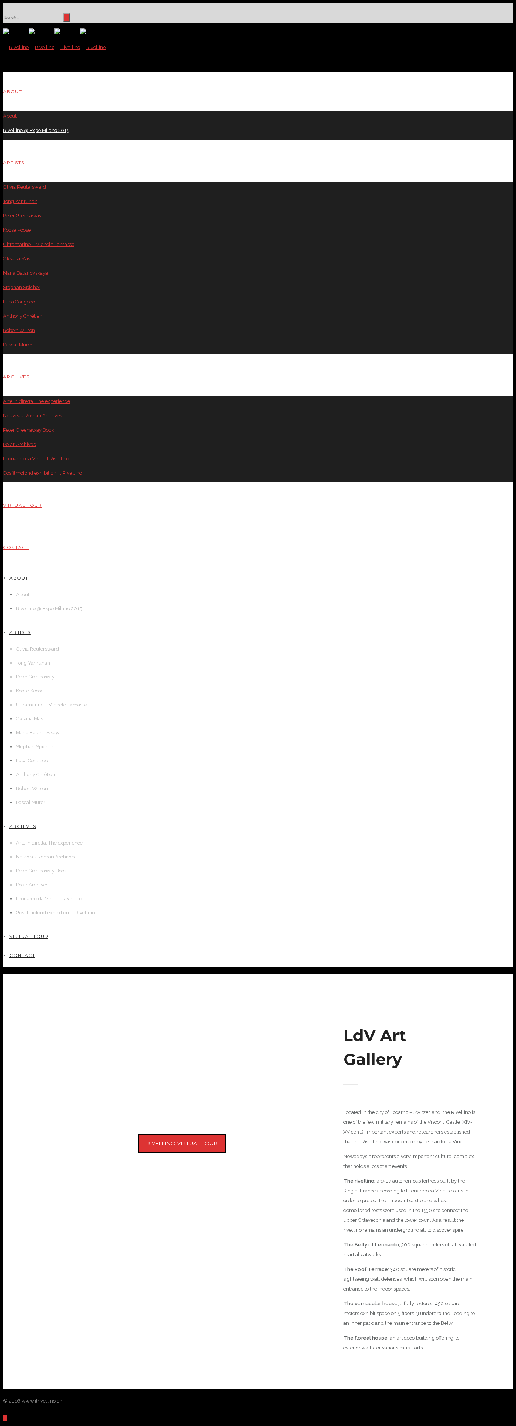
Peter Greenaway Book (28, 430)
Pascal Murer (17, 345)
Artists (13, 162)
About (12, 91)
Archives (16, 377)
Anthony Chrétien (22, 316)
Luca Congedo (19, 302)
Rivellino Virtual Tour (182, 1143)
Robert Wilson (19, 330)
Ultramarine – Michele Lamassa (38, 244)
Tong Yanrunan (20, 201)
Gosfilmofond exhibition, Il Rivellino (42, 473)
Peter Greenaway (22, 215)
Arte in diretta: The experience (36, 401)
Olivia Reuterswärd (24, 187)
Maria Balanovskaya (25, 273)
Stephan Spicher (21, 287)
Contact (16, 547)
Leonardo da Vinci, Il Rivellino (36, 458)
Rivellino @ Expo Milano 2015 (36, 130)
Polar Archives (19, 444)
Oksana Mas (16, 259)
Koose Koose (17, 230)
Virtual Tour (22, 505)
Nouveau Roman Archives (32, 415)
